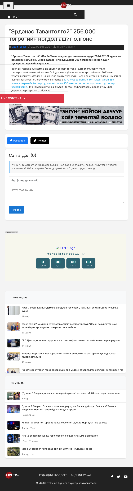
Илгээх (16, 209)
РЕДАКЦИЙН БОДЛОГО (53, 475)
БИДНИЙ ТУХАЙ (81, 475)
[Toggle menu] (8, 5)
